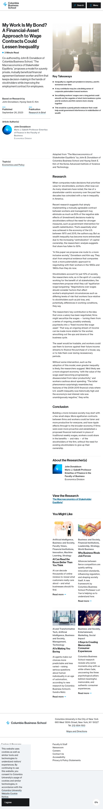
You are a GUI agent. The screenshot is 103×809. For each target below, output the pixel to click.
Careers (56, 750)
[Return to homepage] (26, 722)
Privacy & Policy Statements (67, 760)
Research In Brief (37, 112)
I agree (8, 802)
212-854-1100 (78, 725)
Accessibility (59, 757)
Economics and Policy (13, 164)
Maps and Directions (76, 731)
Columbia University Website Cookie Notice (12, 793)
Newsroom (58, 747)
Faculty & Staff (60, 744)
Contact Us (58, 754)
